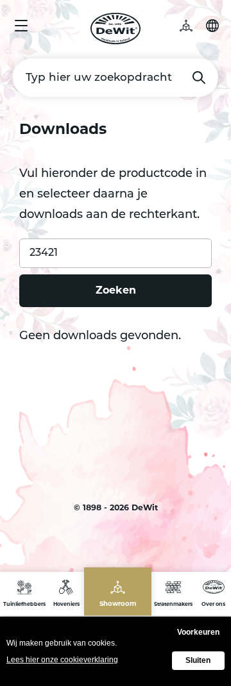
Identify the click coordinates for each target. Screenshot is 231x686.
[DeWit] (115, 28)
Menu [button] (21, 26)
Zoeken (199, 77)
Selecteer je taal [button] (212, 26)
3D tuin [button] (192, 26)
